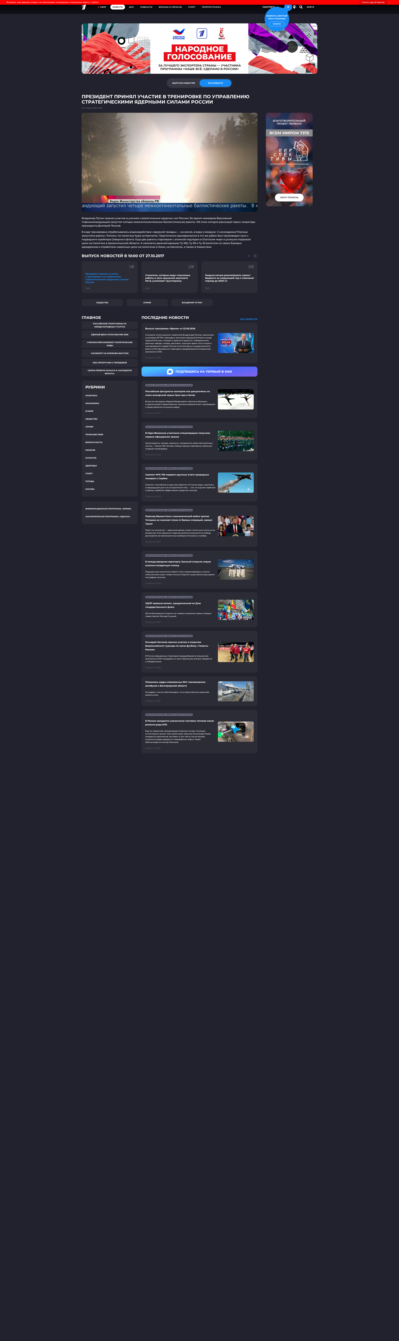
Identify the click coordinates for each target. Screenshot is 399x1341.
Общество (102, 302)
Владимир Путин (192, 302)
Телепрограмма (211, 7)
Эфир (103, 7)
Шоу (131, 7)
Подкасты (146, 7)
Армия (147, 302)
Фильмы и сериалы (170, 7)
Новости (118, 7)
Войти (310, 7)
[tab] (184, 83)
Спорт (191, 7)
